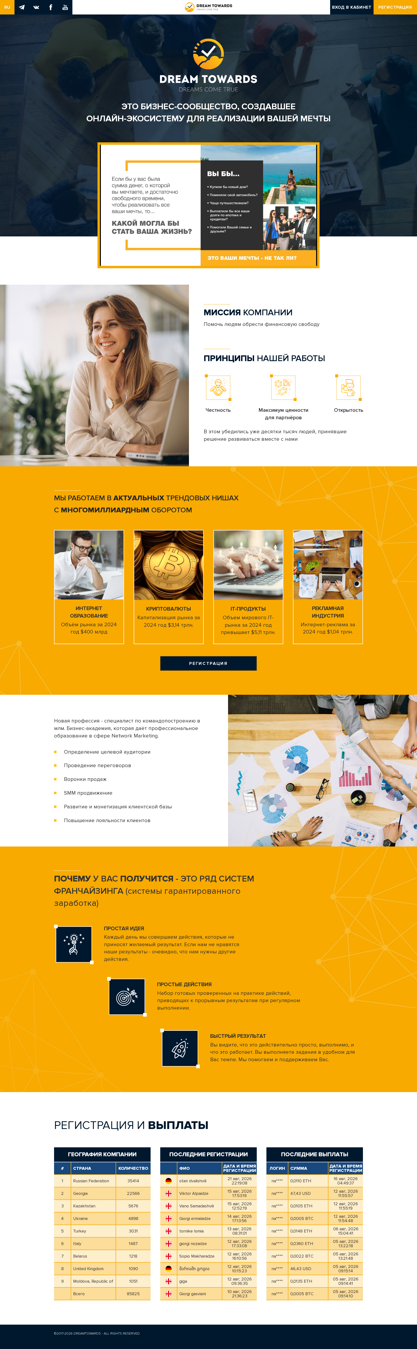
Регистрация (395, 7)
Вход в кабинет (352, 7)
